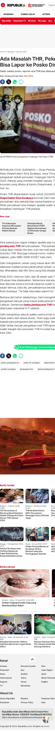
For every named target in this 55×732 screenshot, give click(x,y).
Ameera (3, 666)
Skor (43, 666)
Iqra (22, 670)
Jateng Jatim (21, 52)
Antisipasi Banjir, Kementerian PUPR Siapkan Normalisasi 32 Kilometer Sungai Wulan (36, 228)
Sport (43, 674)
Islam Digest (46, 670)
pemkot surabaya (8, 369)
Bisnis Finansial (48, 678)
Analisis (24, 674)
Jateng (46, 14)
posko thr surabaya (32, 363)
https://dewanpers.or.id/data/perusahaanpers (23, 717)
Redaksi (24, 698)
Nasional (9, 14)
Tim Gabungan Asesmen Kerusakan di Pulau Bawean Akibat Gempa (11, 227)
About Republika (7, 698)
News (2, 674)
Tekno (23, 678)
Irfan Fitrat (28, 76)
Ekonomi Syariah (28, 666)
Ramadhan (25, 685)
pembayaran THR (10, 246)
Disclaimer (4, 702)
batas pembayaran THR (38, 304)
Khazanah (4, 670)
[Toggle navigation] (3, 5)
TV (1, 685)
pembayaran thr (26, 369)
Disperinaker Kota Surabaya (17, 197)
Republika (6, 21)
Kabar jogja (28, 14)
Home (2, 52)
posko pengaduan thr (10, 363)
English (44, 682)
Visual (23, 682)
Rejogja (10, 52)
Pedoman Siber (48, 698)
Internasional (5, 678)
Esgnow (3, 682)
